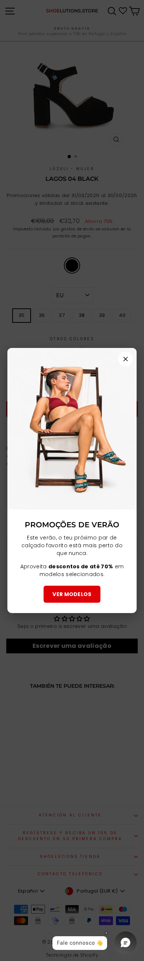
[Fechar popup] (125, 359)
